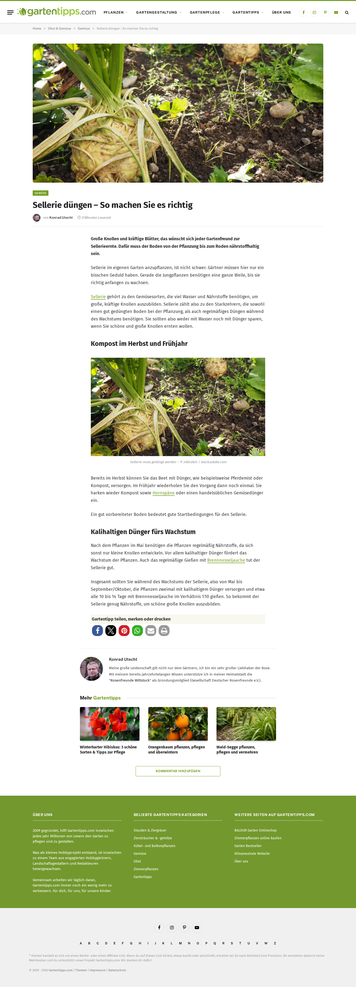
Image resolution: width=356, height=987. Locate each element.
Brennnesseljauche (226, 560)
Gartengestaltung (156, 12)
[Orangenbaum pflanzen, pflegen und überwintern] (178, 723)
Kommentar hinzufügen (178, 771)
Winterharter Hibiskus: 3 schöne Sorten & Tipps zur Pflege (108, 750)
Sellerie (98, 296)
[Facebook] (43, 243)
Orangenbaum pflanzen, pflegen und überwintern (176, 750)
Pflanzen (114, 12)
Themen (81, 970)
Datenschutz (117, 970)
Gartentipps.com (61, 970)
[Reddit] (43, 307)
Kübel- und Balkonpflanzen (154, 846)
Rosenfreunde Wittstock (130, 680)
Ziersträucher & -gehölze (153, 838)
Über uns (281, 12)
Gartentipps (245, 12)
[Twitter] (43, 259)
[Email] (43, 291)
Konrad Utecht (61, 217)
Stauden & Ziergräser (150, 830)
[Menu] (10, 12)
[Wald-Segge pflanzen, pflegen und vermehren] (246, 723)
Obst (137, 861)
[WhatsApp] (43, 323)
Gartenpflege (205, 12)
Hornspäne (164, 493)
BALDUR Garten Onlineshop (255, 830)
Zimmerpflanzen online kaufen (257, 838)
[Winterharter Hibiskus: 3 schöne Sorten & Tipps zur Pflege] (109, 723)
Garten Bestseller (248, 846)
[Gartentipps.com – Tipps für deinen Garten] (56, 12)
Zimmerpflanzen (146, 869)
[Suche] (346, 12)
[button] (97, 630)
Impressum (98, 970)
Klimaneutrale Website (252, 854)
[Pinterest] (43, 275)
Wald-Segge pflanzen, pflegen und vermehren (237, 750)
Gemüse (40, 193)
